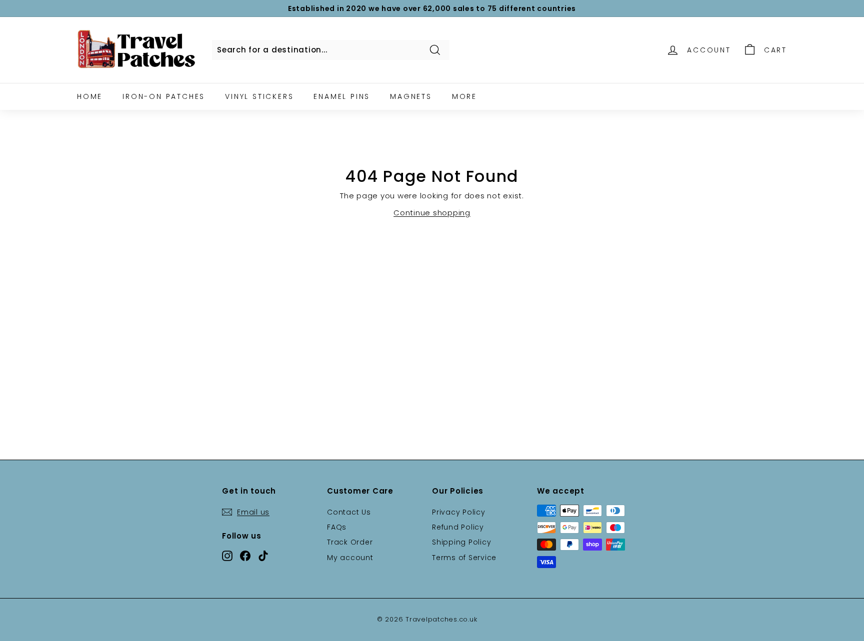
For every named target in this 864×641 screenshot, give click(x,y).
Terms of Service (464, 558)
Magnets (411, 96)
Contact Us (349, 512)
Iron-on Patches (163, 96)
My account (350, 558)
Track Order (349, 542)
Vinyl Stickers (259, 96)
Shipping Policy (461, 542)
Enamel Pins (342, 96)
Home (89, 96)
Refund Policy (458, 527)
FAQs (336, 527)
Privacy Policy (459, 512)
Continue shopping (432, 212)
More (464, 96)
